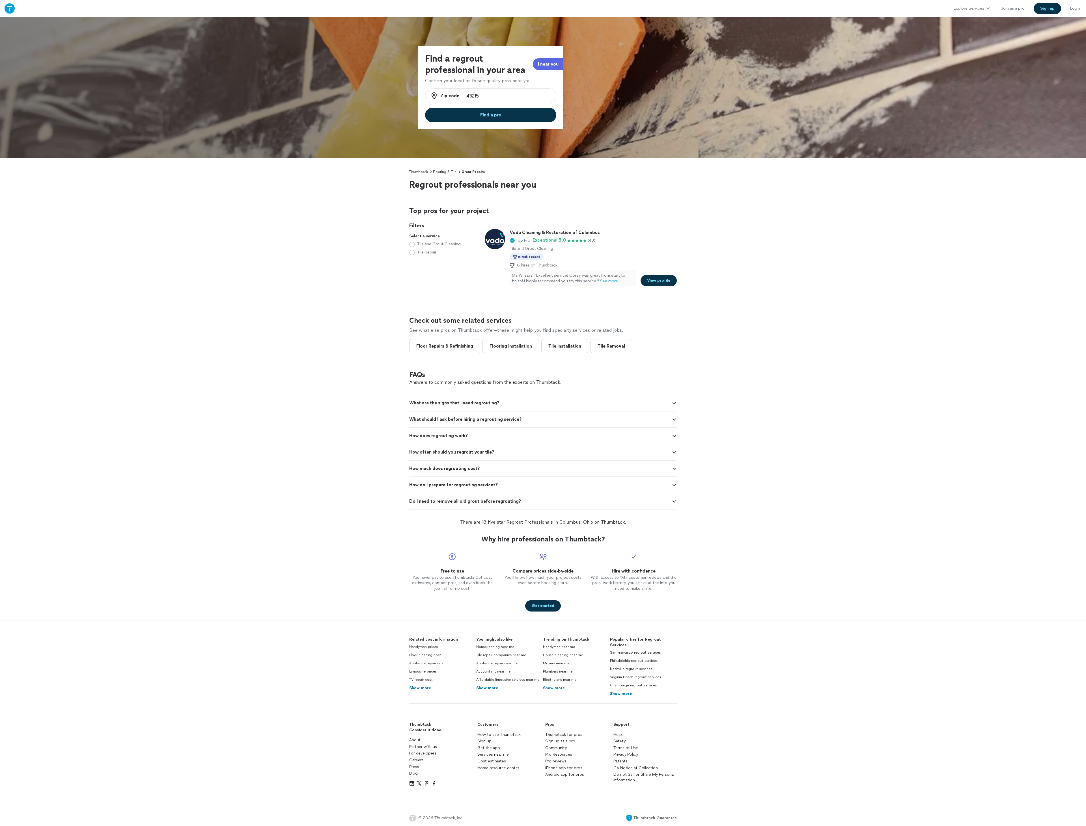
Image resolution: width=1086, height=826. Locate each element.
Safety (619, 741)
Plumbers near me (557, 671)
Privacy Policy (625, 754)
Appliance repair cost (427, 663)
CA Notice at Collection (635, 768)
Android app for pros (564, 774)
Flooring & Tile (444, 172)
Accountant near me (493, 671)
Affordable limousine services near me (507, 680)
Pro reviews (555, 761)
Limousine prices (423, 671)
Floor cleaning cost (425, 655)
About (415, 740)
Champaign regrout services (633, 685)
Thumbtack (418, 172)
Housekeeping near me (495, 647)
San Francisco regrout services (635, 652)
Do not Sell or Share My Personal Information (644, 777)
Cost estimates (491, 761)
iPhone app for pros (563, 768)
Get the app (488, 747)
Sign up (484, 741)
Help (617, 734)
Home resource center (498, 768)
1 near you (548, 64)
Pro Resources (558, 754)
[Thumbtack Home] (9, 8)
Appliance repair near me (497, 663)
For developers (422, 753)
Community (556, 747)
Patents (620, 761)
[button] (520, 240)
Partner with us (423, 746)
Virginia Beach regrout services (635, 677)
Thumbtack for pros (563, 734)
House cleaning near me (563, 655)
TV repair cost (421, 680)
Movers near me (556, 663)
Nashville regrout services (631, 669)
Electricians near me (559, 680)
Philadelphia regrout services (634, 661)
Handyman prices (423, 647)
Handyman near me (559, 647)
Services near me (493, 754)
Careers (416, 760)
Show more (420, 688)
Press (414, 766)
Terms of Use (625, 747)
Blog (413, 773)
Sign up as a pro (560, 741)
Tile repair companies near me (501, 655)
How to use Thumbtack (499, 734)
